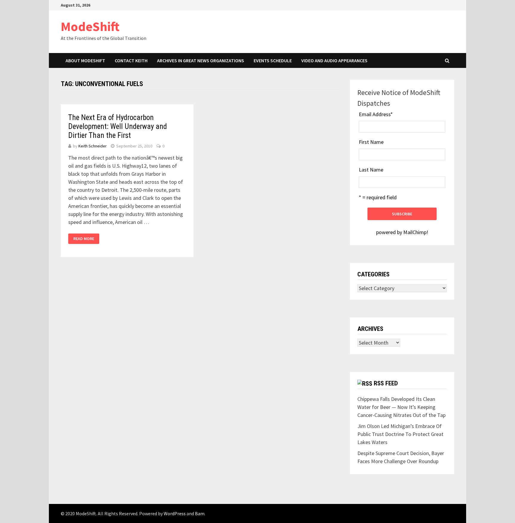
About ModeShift (85, 60)
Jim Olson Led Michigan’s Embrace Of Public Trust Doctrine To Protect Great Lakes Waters (400, 434)
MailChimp (414, 232)
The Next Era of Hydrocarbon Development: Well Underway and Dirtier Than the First (117, 126)
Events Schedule (273, 60)
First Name (371, 141)
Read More (83, 238)
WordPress (175, 513)
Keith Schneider (92, 146)
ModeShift (90, 26)
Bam (199, 513)
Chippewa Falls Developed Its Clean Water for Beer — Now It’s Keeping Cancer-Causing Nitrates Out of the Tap (401, 407)
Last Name (371, 169)
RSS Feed (386, 383)
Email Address (376, 114)
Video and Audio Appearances (334, 60)
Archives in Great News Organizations (200, 60)
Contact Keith (131, 60)
